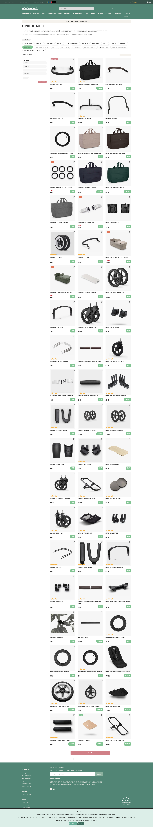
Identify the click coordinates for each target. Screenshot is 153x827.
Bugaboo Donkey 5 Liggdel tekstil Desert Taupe (117, 257)
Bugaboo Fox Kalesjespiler (56, 567)
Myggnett (55, 47)
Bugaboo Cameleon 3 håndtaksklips (86, 222)
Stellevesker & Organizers (119, 47)
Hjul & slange (95, 43)
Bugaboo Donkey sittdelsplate (85, 740)
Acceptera (81, 824)
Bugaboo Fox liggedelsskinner (85, 567)
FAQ (23, 789)
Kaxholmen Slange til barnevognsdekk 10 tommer (90, 672)
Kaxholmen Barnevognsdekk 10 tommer (115, 637)
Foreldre (67, 14)
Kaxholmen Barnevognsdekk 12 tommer (59, 672)
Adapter (105, 43)
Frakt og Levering (26, 775)
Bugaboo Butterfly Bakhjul (56, 257)
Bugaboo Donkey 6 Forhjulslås (113, 327)
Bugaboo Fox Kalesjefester (112, 533)
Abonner (99, 774)
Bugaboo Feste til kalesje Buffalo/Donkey (116, 396)
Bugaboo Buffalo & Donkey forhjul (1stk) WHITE (89, 706)
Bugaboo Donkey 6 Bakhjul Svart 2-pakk (115, 292)
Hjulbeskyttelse (104, 47)
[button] (141, 2)
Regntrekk (85, 43)
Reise (60, 14)
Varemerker (117, 14)
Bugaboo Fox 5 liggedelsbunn (112, 464)
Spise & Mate (52, 14)
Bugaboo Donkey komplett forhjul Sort (115, 362)
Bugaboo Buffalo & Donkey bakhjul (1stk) (59, 706)
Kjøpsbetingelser (26, 794)
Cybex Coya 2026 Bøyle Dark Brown (114, 85)
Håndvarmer (123, 43)
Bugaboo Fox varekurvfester (56, 602)
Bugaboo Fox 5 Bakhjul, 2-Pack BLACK (114, 430)
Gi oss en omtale (26, 778)
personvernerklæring (91, 820)
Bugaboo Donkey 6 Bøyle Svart (57, 327)
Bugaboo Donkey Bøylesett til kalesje (59, 362)
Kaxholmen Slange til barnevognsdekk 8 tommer (61, 153)
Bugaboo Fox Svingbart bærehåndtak (114, 567)
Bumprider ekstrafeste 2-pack (57, 637)
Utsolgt (127, 744)
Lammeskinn (49, 43)
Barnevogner (26, 14)
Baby (43, 14)
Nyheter (127, 14)
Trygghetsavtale (9, 2)
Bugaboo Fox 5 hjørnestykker (57, 464)
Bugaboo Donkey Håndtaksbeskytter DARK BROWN (89, 362)
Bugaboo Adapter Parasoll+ (112, 222)
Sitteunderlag (76, 47)
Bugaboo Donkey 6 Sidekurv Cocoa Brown (115, 153)
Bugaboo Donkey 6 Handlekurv (113, 706)
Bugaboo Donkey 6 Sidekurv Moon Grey (59, 222)
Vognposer (39, 43)
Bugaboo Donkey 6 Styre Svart (85, 119)
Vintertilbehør (28, 43)
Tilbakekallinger (26, 805)
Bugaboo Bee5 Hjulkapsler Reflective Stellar (61, 187)
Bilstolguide (25, 773)
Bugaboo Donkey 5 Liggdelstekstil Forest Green (61, 292)
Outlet (100, 14)
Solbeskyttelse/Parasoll (41, 47)
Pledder (59, 43)
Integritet (24, 791)
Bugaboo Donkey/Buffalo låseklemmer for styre (61, 396)
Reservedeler (83, 21)
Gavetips (108, 14)
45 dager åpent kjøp (39, 2)
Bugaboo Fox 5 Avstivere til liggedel (58, 430)
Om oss (24, 799)
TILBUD (93, 14)
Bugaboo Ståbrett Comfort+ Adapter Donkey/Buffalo (118, 602)
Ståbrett (113, 43)
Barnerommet (77, 14)
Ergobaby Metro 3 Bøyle (111, 119)
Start (67, 21)
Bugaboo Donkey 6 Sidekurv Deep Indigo (87, 187)
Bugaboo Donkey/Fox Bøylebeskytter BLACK (88, 396)
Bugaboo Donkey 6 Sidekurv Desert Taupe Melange (89, 153)
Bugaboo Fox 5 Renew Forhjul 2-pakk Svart (60, 499)
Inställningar (72, 824)
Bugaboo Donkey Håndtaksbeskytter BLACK (60, 740)
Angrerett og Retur (27, 781)
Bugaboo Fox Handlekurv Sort (85, 533)
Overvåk (127, 675)
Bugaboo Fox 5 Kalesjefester (84, 464)
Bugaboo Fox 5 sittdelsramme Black (86, 499)
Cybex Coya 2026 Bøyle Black (56, 119)
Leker (86, 14)
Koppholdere (65, 47)
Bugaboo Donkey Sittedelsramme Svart (115, 740)
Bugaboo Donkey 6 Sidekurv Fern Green (115, 187)
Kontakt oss (25, 797)
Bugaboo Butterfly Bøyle (83, 257)
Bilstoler (36, 14)
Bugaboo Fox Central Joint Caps (113, 499)
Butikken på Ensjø (26, 786)
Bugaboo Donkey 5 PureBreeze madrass (87, 292)
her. (91, 34)
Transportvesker (29, 50)
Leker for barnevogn (90, 47)
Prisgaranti (25, 802)
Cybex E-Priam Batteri (83, 637)
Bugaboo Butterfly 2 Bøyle (56, 85)
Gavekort (126, 16)
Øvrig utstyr (40, 50)
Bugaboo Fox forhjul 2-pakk (56, 533)
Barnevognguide (26, 783)
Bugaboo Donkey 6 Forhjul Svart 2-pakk (87, 327)
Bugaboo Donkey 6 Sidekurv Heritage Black (88, 85)
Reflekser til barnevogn (71, 43)
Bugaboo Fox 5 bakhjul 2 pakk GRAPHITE (87, 430)
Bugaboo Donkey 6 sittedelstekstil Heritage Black (118, 672)
